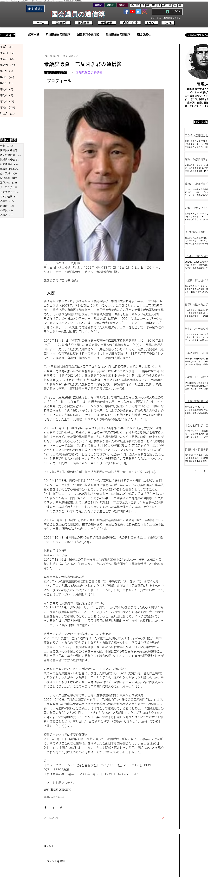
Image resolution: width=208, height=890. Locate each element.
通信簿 (54, 789)
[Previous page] (195, 471)
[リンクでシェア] (61, 807)
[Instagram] (144, 11)
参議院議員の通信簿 (118, 34)
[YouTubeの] (132, 11)
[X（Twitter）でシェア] (53, 807)
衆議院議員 (65, 789)
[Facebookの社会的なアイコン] (126, 11)
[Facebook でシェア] (45, 807)
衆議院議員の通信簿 (58, 34)
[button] (35, 8)
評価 (46, 789)
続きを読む (144, 34)
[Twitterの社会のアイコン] (138, 11)
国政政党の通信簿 (88, 34)
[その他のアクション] (162, 56)
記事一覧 (33, 34)
